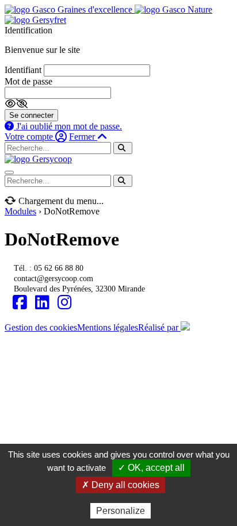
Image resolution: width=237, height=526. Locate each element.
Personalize (120, 511)
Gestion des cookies (41, 327)
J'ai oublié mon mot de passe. (68, 126)
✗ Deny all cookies (120, 485)
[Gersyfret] (35, 20)
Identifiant (23, 70)
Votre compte (30, 136)
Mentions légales (107, 327)
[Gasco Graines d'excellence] (70, 9)
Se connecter (31, 115)
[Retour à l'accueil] (38, 159)
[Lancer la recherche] (122, 148)
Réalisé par (159, 327)
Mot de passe (28, 81)
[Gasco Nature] (173, 9)
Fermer (83, 136)
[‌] (20, 303)
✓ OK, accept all (151, 468)
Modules (20, 211)
